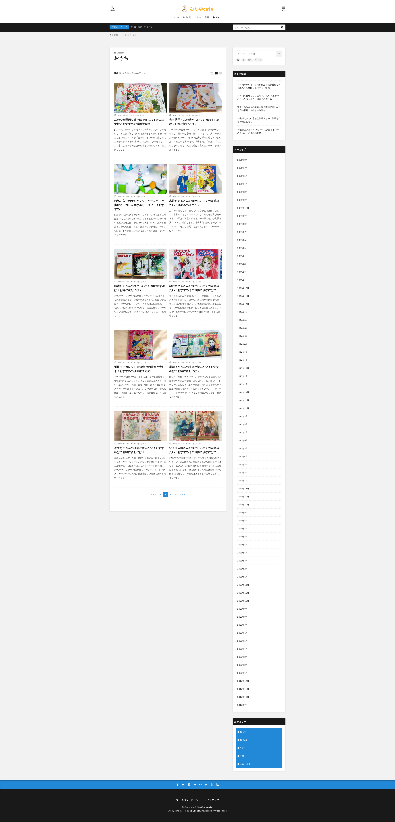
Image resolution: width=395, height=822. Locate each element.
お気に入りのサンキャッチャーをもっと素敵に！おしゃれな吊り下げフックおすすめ (139, 205)
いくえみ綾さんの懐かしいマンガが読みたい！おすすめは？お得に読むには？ (194, 450)
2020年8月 (242, 616)
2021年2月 (242, 568)
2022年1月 (242, 480)
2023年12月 (243, 368)
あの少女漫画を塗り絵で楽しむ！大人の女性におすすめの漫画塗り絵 (139, 121)
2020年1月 (242, 673)
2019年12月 (243, 681)
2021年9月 (242, 512)
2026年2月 (242, 200)
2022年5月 (242, 448)
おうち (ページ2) (129, 35)
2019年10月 (243, 697)
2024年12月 (243, 288)
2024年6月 (242, 328)
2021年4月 (242, 552)
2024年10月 (243, 304)
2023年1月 (242, 384)
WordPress (220, 810)
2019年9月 (242, 705)
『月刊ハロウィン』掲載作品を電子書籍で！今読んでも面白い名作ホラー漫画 (259, 86)
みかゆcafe (207, 807)
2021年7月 (242, 528)
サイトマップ (211, 799)
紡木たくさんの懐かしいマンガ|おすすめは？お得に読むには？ (139, 288)
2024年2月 (242, 352)
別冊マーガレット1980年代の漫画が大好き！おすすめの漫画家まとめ (139, 369)
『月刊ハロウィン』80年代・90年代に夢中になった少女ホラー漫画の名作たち (258, 97)
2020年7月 (242, 624)
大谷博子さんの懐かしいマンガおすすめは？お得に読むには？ (194, 121)
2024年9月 (242, 312)
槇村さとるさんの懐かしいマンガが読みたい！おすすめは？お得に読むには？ (194, 288)
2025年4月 (242, 256)
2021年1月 (242, 576)
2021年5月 (242, 544)
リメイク (148, 27)
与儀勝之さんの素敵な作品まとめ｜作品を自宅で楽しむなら (259, 120)
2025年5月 (242, 248)
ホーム (176, 17)
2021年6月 (242, 536)
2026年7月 (242, 167)
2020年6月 (242, 632)
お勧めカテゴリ (137, 73)
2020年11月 (243, 592)
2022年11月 (243, 400)
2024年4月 (242, 344)
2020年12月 (243, 584)
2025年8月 (242, 224)
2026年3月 (242, 192)
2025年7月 (242, 232)
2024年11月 (243, 296)
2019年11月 (243, 689)
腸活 (140, 27)
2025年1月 (242, 280)
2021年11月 (243, 496)
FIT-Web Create (191, 810)
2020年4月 (242, 648)
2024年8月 (242, 320)
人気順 (125, 73)
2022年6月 (242, 440)
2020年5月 (242, 640)
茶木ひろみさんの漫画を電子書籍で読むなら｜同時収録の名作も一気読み (259, 109)
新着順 (117, 73)
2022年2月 (242, 472)
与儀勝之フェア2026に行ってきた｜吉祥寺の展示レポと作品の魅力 (258, 131)
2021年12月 (243, 488)
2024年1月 (242, 360)
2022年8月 (242, 424)
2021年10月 (243, 504)
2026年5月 (242, 176)
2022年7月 (242, 432)
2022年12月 (243, 392)
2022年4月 (242, 456)
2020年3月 (242, 657)
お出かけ (187, 17)
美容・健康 (245, 764)
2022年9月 (242, 416)
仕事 (207, 17)
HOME (115, 35)
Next (181, 494)
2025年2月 (242, 272)
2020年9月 (242, 608)
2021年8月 (242, 520)
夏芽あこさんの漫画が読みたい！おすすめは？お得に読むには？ (139, 450)
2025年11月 (243, 208)
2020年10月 (243, 600)
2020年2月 (242, 665)
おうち (216, 17)
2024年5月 (242, 336)
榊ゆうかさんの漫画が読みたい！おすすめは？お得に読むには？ (194, 369)
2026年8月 (242, 159)
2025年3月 (242, 264)
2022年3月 (242, 464)
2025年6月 (242, 240)
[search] (282, 27)
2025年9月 (242, 216)
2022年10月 (243, 408)
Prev (154, 494)
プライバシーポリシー (188, 799)
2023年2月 (242, 376)
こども (198, 17)
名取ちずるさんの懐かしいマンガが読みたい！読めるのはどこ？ (194, 203)
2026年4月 (242, 184)
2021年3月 (242, 560)
